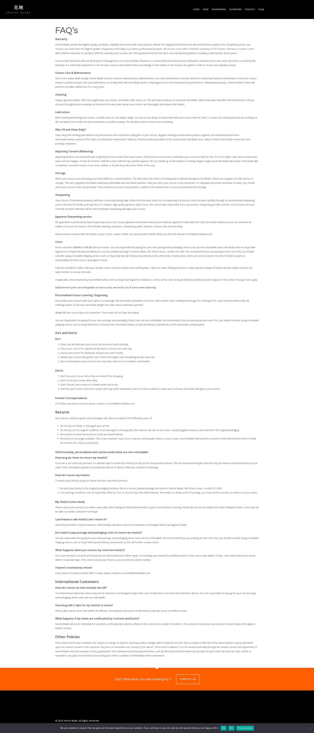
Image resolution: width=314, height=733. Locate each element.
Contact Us (188, 679)
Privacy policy (245, 728)
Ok (223, 728)
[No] (310, 728)
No (231, 728)
